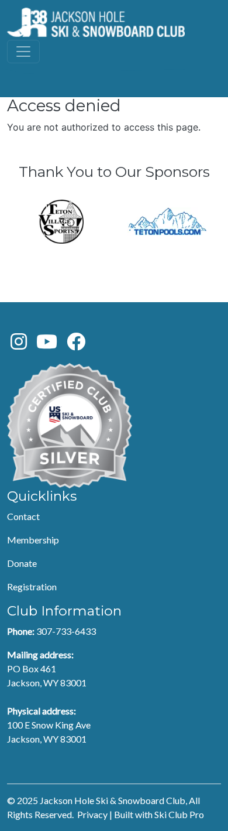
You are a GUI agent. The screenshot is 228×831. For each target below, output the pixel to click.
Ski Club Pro (179, 814)
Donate (22, 563)
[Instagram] (19, 344)
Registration (32, 586)
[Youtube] (46, 344)
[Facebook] (76, 344)
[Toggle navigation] (23, 51)
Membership (33, 539)
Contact (23, 516)
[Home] (96, 22)
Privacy (92, 814)
